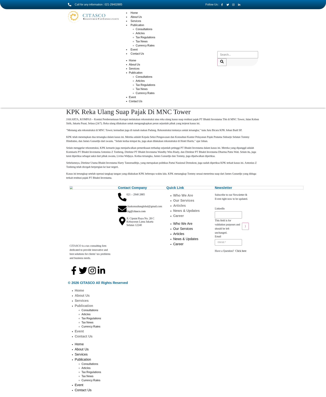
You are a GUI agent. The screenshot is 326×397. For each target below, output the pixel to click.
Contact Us (137, 53)
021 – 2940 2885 (135, 194)
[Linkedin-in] (101, 270)
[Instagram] (92, 270)
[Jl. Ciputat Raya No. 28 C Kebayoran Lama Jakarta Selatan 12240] (122, 221)
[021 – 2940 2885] (122, 197)
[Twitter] (83, 270)
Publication (137, 25)
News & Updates (186, 211)
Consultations (144, 29)
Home (134, 12)
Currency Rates (145, 45)
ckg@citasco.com (136, 211)
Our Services (183, 200)
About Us (136, 16)
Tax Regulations (145, 37)
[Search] (222, 62)
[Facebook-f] (74, 270)
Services (136, 21)
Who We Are (183, 195)
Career (178, 216)
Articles (140, 33)
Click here (240, 250)
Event (134, 49)
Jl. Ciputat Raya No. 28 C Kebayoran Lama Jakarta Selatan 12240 (140, 221)
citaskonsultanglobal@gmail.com (144, 206)
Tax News (142, 41)
